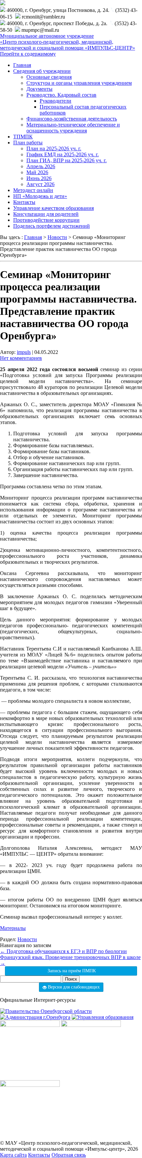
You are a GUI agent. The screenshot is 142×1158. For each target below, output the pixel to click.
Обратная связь (69, 1155)
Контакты (24, 202)
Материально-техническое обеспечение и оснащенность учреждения (73, 127)
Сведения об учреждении (42, 71)
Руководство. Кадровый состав (61, 95)
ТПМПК (23, 136)
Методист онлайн (33, 190)
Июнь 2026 (39, 178)
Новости (27, 939)
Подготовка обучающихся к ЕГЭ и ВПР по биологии (63, 951)
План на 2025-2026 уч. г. (53, 148)
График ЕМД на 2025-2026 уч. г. (62, 154)
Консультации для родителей (46, 214)
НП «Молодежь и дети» (40, 196)
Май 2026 (37, 172)
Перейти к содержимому (28, 54)
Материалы (13, 928)
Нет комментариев (21, 358)
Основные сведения (49, 77)
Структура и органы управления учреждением (79, 83)
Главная (22, 65)
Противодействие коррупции (46, 220)
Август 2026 (40, 184)
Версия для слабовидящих (73, 987)
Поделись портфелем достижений (51, 226)
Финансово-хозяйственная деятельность (71, 118)
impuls (24, 352)
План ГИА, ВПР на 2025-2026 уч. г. (66, 160)
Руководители (55, 101)
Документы (39, 89)
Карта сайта (13, 1155)
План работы (28, 142)
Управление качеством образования (53, 208)
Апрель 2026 (40, 166)
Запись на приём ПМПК (71, 970)
